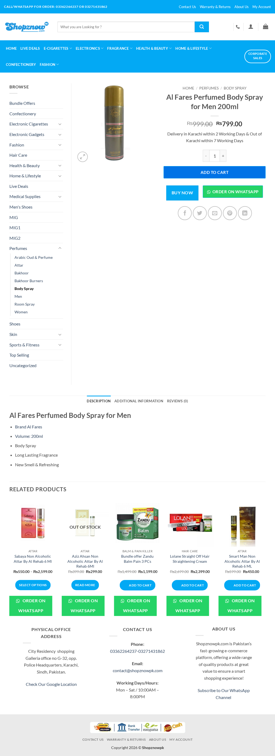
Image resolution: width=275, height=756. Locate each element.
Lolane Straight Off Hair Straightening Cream (190, 559)
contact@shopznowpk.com (137, 670)
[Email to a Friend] (215, 213)
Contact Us (187, 7)
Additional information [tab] (138, 401)
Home (11, 48)
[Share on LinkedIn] (245, 213)
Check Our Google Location (51, 684)
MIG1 (14, 227)
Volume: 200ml (29, 436)
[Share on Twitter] (200, 213)
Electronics (88, 48)
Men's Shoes (20, 206)
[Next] (265, 562)
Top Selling (19, 354)
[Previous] (10, 562)
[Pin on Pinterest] (230, 213)
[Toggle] (60, 124)
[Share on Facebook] (185, 213)
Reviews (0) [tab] (177, 401)
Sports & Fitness (24, 344)
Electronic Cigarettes (28, 123)
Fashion (47, 64)
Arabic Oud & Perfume (34, 257)
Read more (85, 585)
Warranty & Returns (215, 7)
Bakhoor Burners (29, 280)
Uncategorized (23, 365)
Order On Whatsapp (31, 605)
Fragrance (118, 48)
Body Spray (235, 88)
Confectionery (21, 64)
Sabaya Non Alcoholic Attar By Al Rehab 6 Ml (33, 559)
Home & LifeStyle (191, 48)
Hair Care (18, 154)
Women (21, 312)
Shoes (14, 323)
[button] (250, 26)
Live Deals (30, 48)
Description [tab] (99, 401)
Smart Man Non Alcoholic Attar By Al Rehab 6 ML (242, 561)
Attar (19, 265)
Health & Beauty (152, 48)
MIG (13, 217)
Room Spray (25, 304)
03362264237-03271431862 (137, 651)
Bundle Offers (22, 103)
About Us (241, 7)
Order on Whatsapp (235, 191)
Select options (32, 585)
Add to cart (215, 172)
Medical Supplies (25, 196)
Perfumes (209, 88)
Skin (13, 334)
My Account (261, 7)
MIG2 (14, 238)
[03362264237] (238, 27)
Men (18, 296)
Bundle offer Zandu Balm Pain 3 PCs (137, 559)
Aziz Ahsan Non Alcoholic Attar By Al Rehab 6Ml (85, 561)
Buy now (182, 192)
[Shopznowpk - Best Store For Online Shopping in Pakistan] (26, 27)
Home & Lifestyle (25, 175)
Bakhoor (22, 273)
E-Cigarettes (56, 48)
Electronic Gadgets (26, 134)
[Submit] (202, 27)
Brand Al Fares (28, 426)
